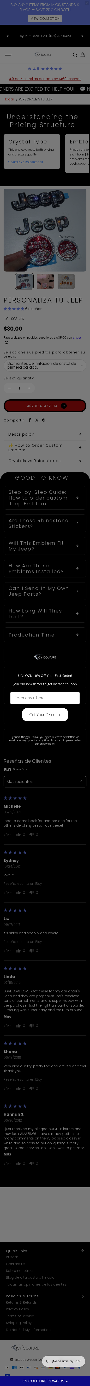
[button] (45, 1381)
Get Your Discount (45, 714)
